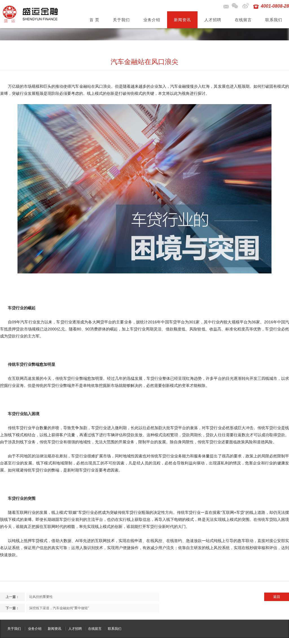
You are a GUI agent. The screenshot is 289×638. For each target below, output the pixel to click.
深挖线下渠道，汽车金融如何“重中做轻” (59, 608)
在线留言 (243, 19)
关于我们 (121, 19)
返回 (276, 597)
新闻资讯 (182, 19)
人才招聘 (212, 19)
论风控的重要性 (41, 597)
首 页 (94, 19)
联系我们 (273, 19)
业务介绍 (151, 19)
